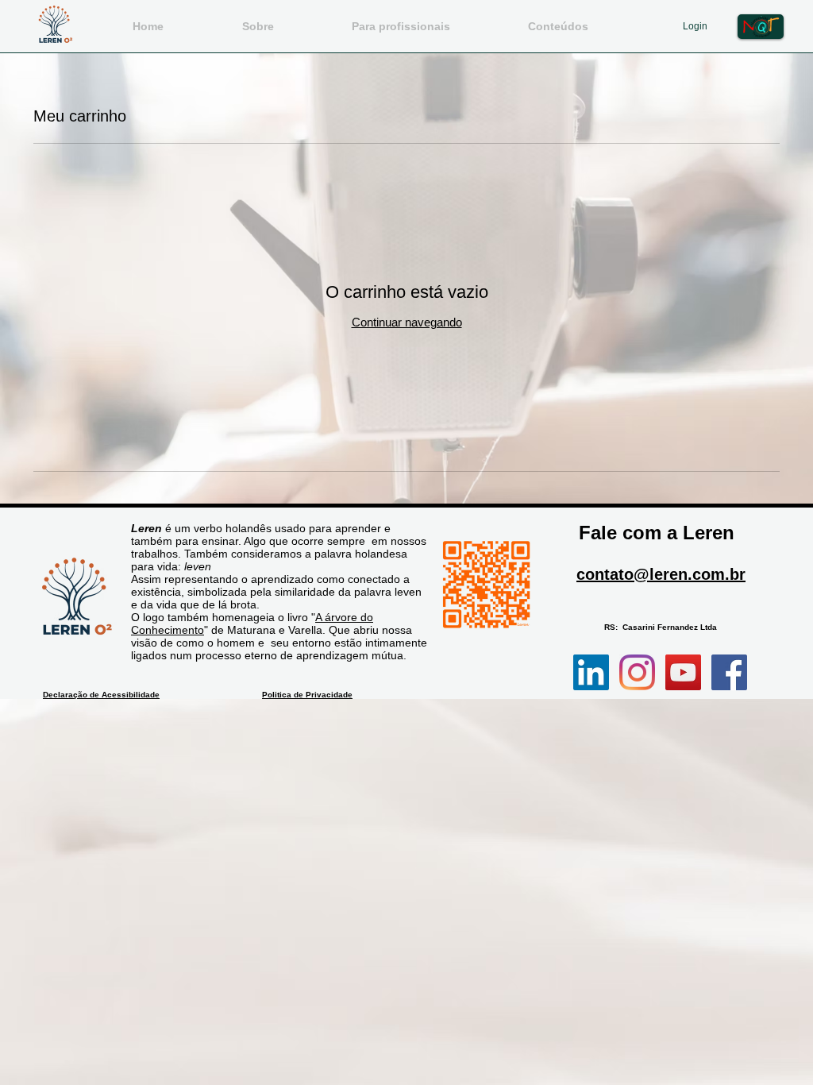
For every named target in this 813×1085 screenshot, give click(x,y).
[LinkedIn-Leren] (591, 672)
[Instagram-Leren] (637, 672)
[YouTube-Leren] (683, 672)
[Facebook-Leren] (729, 672)
